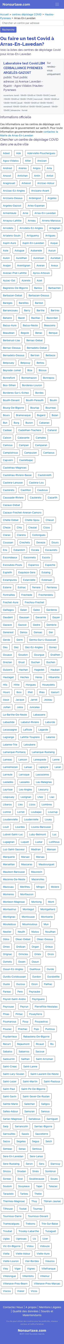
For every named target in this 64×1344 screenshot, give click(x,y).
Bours (6, 415)
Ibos (18, 692)
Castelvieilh (44, 475)
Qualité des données (26, 1311)
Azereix (26, 280)
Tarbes (24, 1193)
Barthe (40, 310)
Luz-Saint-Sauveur (14, 849)
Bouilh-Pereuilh (34, 400)
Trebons (30, 1223)
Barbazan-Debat (12, 295)
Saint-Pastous (52, 1081)
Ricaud (40, 1044)
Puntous (50, 1029)
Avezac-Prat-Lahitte (15, 272)
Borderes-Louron (32, 385)
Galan (23, 609)
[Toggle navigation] (57, 4)
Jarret (33, 699)
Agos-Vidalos (11, 160)
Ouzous (20, 984)
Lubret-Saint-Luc (13, 834)
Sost (20, 1178)
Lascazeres (42, 774)
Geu (5, 647)
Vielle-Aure (43, 1253)
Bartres (55, 310)
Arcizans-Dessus (13, 198)
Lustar (39, 841)
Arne (25, 213)
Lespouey (8, 796)
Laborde (50, 722)
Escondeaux (10, 557)
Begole (25, 332)
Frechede (26, 594)
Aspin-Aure (9, 243)
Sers (41, 1163)
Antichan (22, 175)
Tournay (37, 1208)
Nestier (7, 931)
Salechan (29, 1103)
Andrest (7, 168)
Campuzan (30, 452)
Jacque (20, 699)
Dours (55, 542)
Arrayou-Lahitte (12, 220)
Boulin (53, 400)
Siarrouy (55, 1163)
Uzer (45, 1238)
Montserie (47, 916)
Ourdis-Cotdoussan (14, 976)
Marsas (40, 856)
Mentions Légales (50, 1307)
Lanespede (39, 759)
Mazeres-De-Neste (14, 879)
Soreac (7, 1178)
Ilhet (30, 692)
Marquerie (9, 856)
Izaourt (55, 692)
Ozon (34, 984)
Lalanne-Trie (10, 744)
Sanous (45, 1111)
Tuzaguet (50, 1231)
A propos (31, 1307)
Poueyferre (35, 1014)
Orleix (37, 954)
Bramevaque (23, 415)
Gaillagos (8, 609)
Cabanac (44, 422)
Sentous (37, 1148)
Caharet (52, 430)
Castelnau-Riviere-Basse (17, 475)
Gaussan (24, 617)
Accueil (4, 14)
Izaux (6, 699)
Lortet (21, 811)
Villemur (45, 1276)
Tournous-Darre (12, 1216)
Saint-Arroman (44, 1058)
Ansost (7, 175)
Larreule (7, 774)
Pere (20, 991)
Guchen (50, 662)
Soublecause (36, 1178)
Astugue (19, 250)
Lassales (25, 782)
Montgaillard (47, 909)
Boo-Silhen (9, 385)
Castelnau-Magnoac (15, 467)
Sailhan (25, 1058)
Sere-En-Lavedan (13, 1156)
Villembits (28, 1276)
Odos (6, 939)
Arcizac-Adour (45, 183)
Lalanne (50, 737)
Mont (51, 901)
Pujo (36, 1029)
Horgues (31, 684)
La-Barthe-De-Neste (15, 714)
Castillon (26, 490)
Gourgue (39, 654)
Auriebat (55, 258)
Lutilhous (54, 841)
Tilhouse (8, 1208)
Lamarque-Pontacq (14, 752)
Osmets (7, 961)
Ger (51, 632)
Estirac (22, 587)
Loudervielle (31, 819)
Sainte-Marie (10, 1103)
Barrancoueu (10, 310)
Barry (27, 310)
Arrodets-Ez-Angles (31, 228)
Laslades (8, 782)
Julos (20, 707)
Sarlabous (34, 1118)
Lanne (56, 759)
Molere (55, 886)
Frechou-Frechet (34, 602)
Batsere (7, 317)
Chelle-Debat (10, 520)
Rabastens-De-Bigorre (36, 1036)
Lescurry (43, 789)
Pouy (25, 1021)
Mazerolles (38, 879)
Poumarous (9, 1021)
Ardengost (35, 198)
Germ (19, 639)
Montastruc (9, 909)
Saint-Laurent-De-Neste (44, 1073)
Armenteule (9, 213)
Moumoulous (29, 924)
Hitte (16, 684)
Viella (6, 1253)
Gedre (36, 624)
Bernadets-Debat (37, 347)
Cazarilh (52, 497)
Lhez (40, 796)
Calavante (23, 437)
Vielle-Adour (23, 1253)
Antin (37, 175)
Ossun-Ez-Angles (13, 969)
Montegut (28, 909)
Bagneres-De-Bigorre (15, 287)
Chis (19, 527)
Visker (20, 1291)
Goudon (23, 654)
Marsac (25, 856)
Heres (38, 677)
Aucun (52, 250)
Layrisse (8, 789)
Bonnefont (9, 377)
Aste (5, 250)
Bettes (40, 362)
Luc (54, 834)
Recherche (8, 29)
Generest (8, 632)
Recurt (7, 1044)
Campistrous (10, 452)
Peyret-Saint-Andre (14, 999)
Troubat (7, 1231)
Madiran (36, 849)
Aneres (22, 168)
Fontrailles (9, 594)
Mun (46, 924)
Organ (35, 946)
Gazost (22, 624)
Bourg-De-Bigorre (13, 407)
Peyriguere (38, 999)
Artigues (50, 235)
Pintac (19, 1014)
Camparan (41, 445)
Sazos (6, 1141)
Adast (6, 153)
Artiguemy (33, 235)
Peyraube (34, 991)
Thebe (38, 1193)
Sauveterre (41, 1133)
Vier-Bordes (32, 1261)
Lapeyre (43, 767)
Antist (49, 175)
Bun (5, 422)
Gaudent (8, 617)
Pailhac (48, 984)
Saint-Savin (9, 1096)
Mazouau (8, 886)
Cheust (50, 520)
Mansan (51, 849)
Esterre (7, 587)
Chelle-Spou (32, 520)
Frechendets (46, 594)
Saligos (45, 1103)
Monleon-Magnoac (14, 901)
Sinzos (7, 1171)
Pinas (6, 1014)
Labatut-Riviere (30, 722)
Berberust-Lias (11, 340)
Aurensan (38, 258)
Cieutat (32, 527)
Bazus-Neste (30, 325)
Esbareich (19, 549)
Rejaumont (23, 1044)
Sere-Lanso (36, 1156)
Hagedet (39, 669)
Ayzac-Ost (9, 280)
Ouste (6, 984)
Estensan (47, 579)
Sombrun (50, 1171)
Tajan (39, 1186)
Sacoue (40, 1051)
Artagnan (54, 228)
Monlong (36, 901)
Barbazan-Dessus (39, 295)
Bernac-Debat (34, 340)
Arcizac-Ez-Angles (14, 190)
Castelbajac (26, 460)
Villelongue (9, 1276)
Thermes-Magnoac (14, 1201)
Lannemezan (10, 767)
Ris (52, 1044)
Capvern (8, 460)
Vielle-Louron (11, 1261)
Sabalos (7, 1051)
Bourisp (34, 407)
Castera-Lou (36, 482)
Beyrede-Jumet (12, 370)
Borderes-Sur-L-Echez (16, 392)
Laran (58, 767)
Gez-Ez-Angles (34, 647)
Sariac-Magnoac (12, 1118)
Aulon (6, 258)
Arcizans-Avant (40, 190)
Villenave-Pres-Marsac (47, 1283)
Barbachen (54, 287)
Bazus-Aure (9, 325)
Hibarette (53, 677)
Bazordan (52, 317)
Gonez (53, 647)
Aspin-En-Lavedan (33, 243)
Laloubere (29, 744)
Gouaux (7, 654)
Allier (28, 160)
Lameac (7, 759)
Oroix (51, 954)
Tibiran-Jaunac (52, 1201)
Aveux (54, 265)
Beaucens (49, 325)
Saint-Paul (9, 1088)
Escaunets (51, 549)
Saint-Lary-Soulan (13, 1073)
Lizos (32, 804)
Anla (49, 168)
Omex (6, 946)
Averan (41, 265)
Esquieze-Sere (26, 572)
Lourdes (20, 826)
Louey (48, 819)
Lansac (28, 767)
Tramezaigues (11, 1223)
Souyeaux (24, 1186)
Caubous (42, 490)
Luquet (25, 841)
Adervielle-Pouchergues (41, 153)
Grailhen (55, 654)
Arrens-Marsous (51, 220)
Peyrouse (8, 1006)
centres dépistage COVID (27, 14)
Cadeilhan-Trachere (29, 430)
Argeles (52, 198)
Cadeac (7, 430)
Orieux (49, 946)
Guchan (35, 662)
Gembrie (51, 624)
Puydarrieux (10, 1036)
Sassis (25, 1133)
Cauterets (35, 497)
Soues (54, 1178)
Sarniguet (52, 1118)
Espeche (50, 564)
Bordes (39, 392)
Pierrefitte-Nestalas (46, 1006)
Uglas (6, 1238)
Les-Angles (25, 789)
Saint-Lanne (30, 1066)
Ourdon (36, 976)
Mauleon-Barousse (14, 871)
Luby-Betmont (37, 834)
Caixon (7, 437)
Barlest (39, 302)
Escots (46, 557)
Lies (20, 804)
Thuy (34, 1201)
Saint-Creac (10, 1066)
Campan (24, 445)
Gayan (56, 617)
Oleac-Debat (23, 939)
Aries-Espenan (36, 205)
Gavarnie (41, 617)
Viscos (7, 1291)
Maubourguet (46, 864)
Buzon (29, 422)
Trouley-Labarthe (28, 1231)
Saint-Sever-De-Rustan (36, 1096)
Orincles (23, 954)
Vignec (31, 1268)
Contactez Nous (13, 1307)
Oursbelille (53, 976)
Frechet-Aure (10, 602)
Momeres (8, 894)
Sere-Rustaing (11, 1163)
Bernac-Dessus (12, 347)
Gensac (38, 632)
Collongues (38, 534)
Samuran (29, 1111)
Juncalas (34, 707)
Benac (38, 332)
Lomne (7, 811)
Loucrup (53, 811)
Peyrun (24, 1006)
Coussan (8, 542)
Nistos (35, 931)
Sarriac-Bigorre (43, 1126)
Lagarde (43, 729)
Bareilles (24, 302)
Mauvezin (36, 871)
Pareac (7, 991)
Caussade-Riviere (13, 497)
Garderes (51, 609)
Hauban (55, 669)
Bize (29, 370)
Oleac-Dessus (45, 939)
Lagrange (8, 737)
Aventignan (23, 265)
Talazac (53, 1186)
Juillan (6, 707)
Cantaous (48, 452)
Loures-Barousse (41, 826)
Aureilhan (21, 258)
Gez (16, 647)
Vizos (34, 1291)
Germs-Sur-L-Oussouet (42, 639)
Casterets (8, 490)
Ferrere (36, 587)
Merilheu (25, 886)
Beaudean (8, 332)
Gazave (7, 624)
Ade (18, 153)
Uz (34, 1238)
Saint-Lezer (9, 1081)
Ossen (21, 961)
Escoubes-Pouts (12, 564)
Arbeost (26, 183)
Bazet (21, 317)
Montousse (28, 916)
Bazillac (35, 317)
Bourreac (51, 407)
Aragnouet (9, 183)
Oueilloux (35, 969)
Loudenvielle (10, 819)
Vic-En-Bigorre (11, 1246)
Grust (21, 662)
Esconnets (30, 557)
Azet (39, 280)
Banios (38, 287)
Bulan (55, 415)
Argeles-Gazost (12, 205)
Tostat (23, 1208)
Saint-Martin (30, 1081)
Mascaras (26, 864)
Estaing (46, 572)
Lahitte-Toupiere (30, 737)
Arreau (32, 220)
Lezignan (26, 796)
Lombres (47, 804)
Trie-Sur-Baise (49, 1223)
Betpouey (8, 362)
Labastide (8, 722)
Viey (5, 1268)
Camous (8, 445)
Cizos (46, 527)
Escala (35, 549)
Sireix (35, 1171)
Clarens (21, 534)
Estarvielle (29, 579)
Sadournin (9, 1058)
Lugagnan (8, 841)
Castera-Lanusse (13, 482)
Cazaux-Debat (11, 505)
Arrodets (8, 228)
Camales (41, 437)
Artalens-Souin (11, 235)
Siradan (21, 1171)
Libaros (7, 804)
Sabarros (24, 1051)
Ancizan (42, 160)
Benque (53, 332)
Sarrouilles (9, 1133)
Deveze (40, 542)
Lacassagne (10, 729)
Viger (17, 1268)
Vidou (30, 1246)
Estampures (10, 579)
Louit (6, 826)
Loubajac (36, 811)
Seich (49, 1141)
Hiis (5, 684)
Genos (23, 632)
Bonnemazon (29, 377)
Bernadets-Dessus (13, 355)
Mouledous (9, 924)
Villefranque (48, 1268)
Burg (16, 422)
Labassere (39, 714)
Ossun (35, 961)
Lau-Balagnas (44, 782)
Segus (35, 1141)
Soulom (7, 1186)
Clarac (7, 534)
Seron (29, 1163)
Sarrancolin (21, 1126)
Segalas (21, 1141)
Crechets (24, 542)
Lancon (22, 759)
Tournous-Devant (38, 1216)
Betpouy (25, 362)
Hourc (6, 692)
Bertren (35, 355)
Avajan (7, 265)
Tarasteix (8, 1193)
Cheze (6, 527)
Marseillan (9, 864)
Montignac (9, 916)
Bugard (41, 415)
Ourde (50, 969)
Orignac (7, 954)
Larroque (24, 774)
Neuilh (21, 931)
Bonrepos (48, 377)
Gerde (6, 639)
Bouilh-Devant (11, 400)
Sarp (5, 1126)
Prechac (22, 1029)
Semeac (7, 1148)
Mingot (40, 886)
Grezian (7, 662)
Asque (54, 243)
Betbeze (50, 355)
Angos (36, 168)
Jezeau (48, 699)
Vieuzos (50, 1261)
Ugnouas (21, 1238)
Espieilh (7, 572)
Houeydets (48, 684)
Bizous (42, 370)
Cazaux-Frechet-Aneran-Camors (22, 512)
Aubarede (36, 250)
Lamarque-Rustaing (43, 752)
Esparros (33, 564)
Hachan (23, 669)
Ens (5, 549)
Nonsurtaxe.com (16, 4)
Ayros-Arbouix (41, 272)
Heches (24, 677)
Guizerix (8, 669)
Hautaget (8, 677)
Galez (36, 609)
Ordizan (20, 946)
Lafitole (27, 729)
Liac (52, 796)
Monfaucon (26, 894)
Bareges (7, 302)
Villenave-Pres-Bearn (15, 1283)
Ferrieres (52, 587)
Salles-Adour (10, 1111)
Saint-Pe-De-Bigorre (33, 1088)
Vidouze (45, 1246)
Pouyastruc (41, 1021)
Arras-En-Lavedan (45, 213)
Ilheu (42, 692)
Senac (22, 1148)
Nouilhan (50, 931)
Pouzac (7, 1029)
